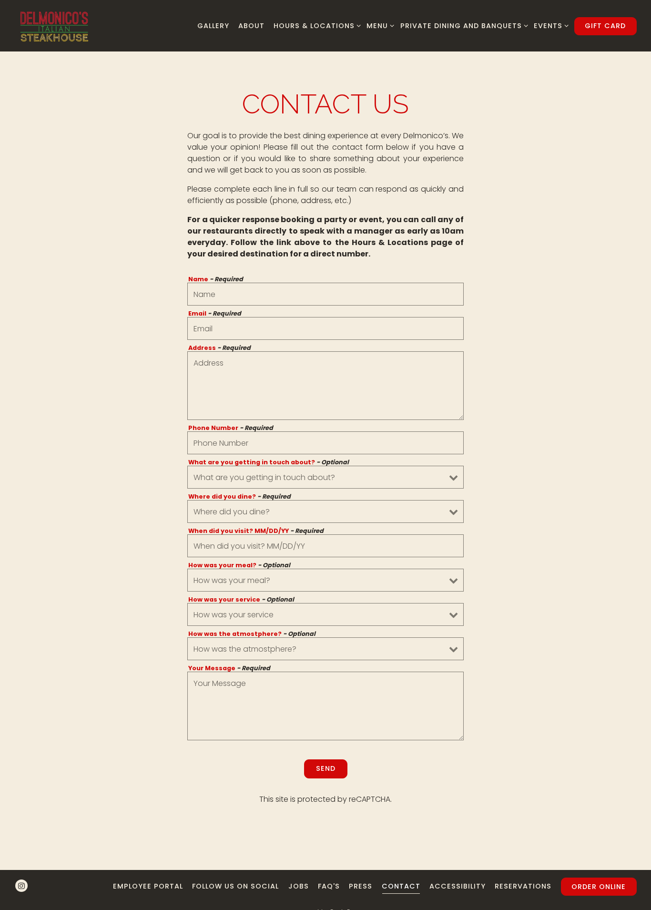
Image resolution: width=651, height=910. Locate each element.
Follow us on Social (235, 886)
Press (360, 886)
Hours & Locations (315, 25)
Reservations (523, 886)
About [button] (251, 26)
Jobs (298, 886)
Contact (401, 886)
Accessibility (457, 886)
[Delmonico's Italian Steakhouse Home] (54, 25)
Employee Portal (148, 886)
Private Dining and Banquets (462, 25)
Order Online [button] (598, 886)
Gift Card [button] (605, 26)
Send (326, 768)
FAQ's (329, 886)
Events (549, 25)
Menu (378, 25)
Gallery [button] (213, 26)
